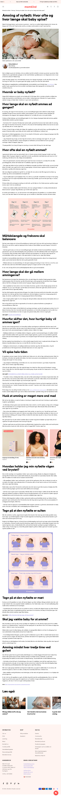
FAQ (3, 736)
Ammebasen (50, 84)
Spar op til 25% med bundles (16, 1)
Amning (13, 10)
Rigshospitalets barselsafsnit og (15, 684)
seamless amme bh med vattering (35, 457)
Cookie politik (6, 746)
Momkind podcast (40, 741)
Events (37, 733)
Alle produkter (24, 733)
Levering (4, 738)
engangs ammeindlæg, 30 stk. (10, 457)
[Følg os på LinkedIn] (19, 783)
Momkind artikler (6, 10)
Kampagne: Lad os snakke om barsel (43, 747)
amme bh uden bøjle (55, 457)
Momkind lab (38, 738)
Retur (3, 741)
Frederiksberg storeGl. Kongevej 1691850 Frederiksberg (29, 765)
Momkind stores (6, 754)
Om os (4, 733)
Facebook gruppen (40, 744)
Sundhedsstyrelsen (26, 684)
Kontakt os (5, 744)
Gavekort (22, 736)
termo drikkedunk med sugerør (37, 389)
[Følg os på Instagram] (7, 783)
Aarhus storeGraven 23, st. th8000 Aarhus (28, 772)
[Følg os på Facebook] (3, 783)
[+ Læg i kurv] (21, 453)
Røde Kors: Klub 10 (40, 755)
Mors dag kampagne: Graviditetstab (41, 752)
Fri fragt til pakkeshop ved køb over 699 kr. (43, 1)
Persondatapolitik (7, 752)
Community (38, 736)
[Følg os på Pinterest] (11, 783)
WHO (6, 684)
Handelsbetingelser (7, 749)
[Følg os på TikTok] (15, 783)
